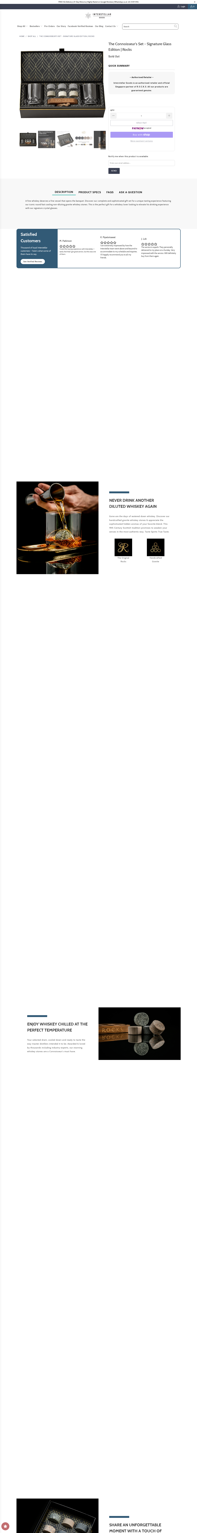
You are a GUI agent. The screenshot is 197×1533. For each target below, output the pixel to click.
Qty (112, 110)
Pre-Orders (49, 26)
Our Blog (99, 26)
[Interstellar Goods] (98, 15)
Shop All (21, 26)
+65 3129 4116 (133, 2)
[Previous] (22, 83)
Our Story (61, 26)
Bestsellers (35, 26)
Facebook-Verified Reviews (80, 26)
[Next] (103, 83)
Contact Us (110, 26)
